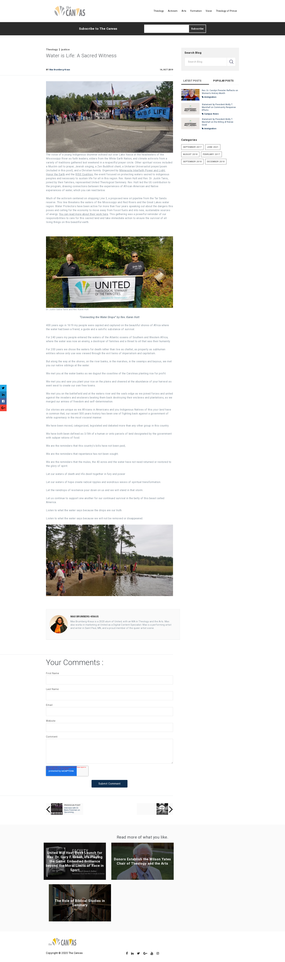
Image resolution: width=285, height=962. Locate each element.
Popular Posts (223, 80)
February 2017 (211, 154)
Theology (52, 49)
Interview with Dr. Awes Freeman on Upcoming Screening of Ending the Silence (72, 810)
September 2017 (192, 147)
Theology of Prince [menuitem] (226, 11)
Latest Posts (192, 80)
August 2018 (190, 154)
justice (65, 49)
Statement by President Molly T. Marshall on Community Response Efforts (219, 107)
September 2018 (192, 161)
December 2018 (216, 161)
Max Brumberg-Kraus (59, 70)
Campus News (211, 114)
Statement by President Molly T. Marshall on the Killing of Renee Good (217, 122)
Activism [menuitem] (173, 11)
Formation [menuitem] (196, 11)
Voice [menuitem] (209, 11)
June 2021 (213, 147)
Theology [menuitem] (159, 11)
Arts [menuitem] (184, 11)
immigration (210, 97)
